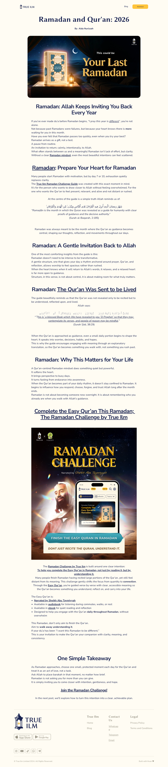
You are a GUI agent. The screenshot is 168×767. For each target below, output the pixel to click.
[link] (23, 737)
